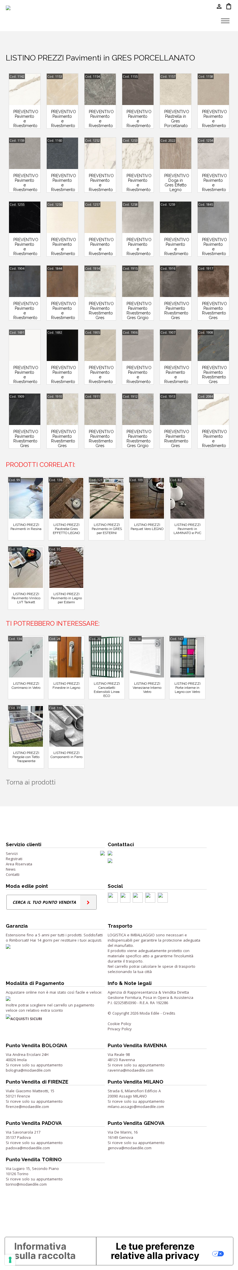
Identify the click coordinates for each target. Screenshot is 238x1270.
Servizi (12, 853)
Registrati (14, 858)
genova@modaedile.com (130, 1147)
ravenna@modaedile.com (130, 1070)
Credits (169, 1013)
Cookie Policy (119, 1023)
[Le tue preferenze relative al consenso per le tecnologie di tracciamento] (10, 1259)
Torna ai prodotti (30, 782)
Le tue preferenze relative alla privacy (155, 1251)
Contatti (12, 874)
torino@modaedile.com (26, 1184)
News (11, 869)
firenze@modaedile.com (27, 1106)
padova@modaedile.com (28, 1147)
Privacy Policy (120, 1028)
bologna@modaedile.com (28, 1070)
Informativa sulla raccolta (45, 1251)
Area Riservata (19, 864)
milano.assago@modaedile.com (136, 1106)
